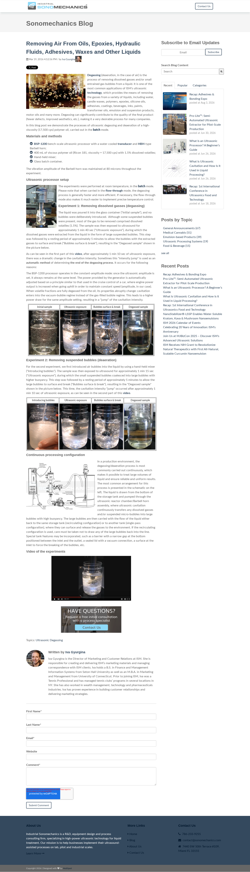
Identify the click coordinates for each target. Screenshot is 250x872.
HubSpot (67, 868)
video (78, 253)
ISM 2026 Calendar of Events (182, 322)
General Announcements (181, 228)
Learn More (34, 853)
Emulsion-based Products (182, 237)
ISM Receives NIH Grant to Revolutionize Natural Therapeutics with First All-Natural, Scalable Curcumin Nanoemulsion (191, 349)
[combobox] (190, 71)
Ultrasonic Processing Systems (185, 241)
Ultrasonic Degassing (49, 640)
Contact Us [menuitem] (136, 852)
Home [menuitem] (133, 834)
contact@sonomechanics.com (202, 840)
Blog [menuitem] (182, 8)
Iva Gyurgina (68, 59)
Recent (168, 85)
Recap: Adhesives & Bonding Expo (184, 274)
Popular (183, 85)
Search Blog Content (174, 65)
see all (165, 253)
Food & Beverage (176, 245)
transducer (125, 143)
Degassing (93, 75)
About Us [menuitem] (135, 846)
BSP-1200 (40, 143)
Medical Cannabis (177, 232)
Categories (199, 85)
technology (94, 92)
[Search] (221, 71)
